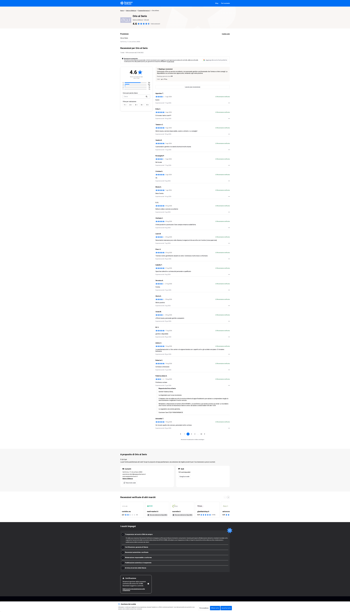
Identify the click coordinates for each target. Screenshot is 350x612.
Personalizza (203, 608)
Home (122, 10)
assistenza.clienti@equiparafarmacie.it (134, 474)
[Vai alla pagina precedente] (180, 434)
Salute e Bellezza (131, 10)
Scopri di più (170, 61)
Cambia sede (226, 34)
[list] (175, 510)
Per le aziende (225, 3)
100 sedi (146, 20)
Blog (216, 3)
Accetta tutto (226, 608)
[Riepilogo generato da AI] (171, 76)
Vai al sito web (131, 483)
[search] (146, 96)
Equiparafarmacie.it (144, 10)
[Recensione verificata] (216, 96)
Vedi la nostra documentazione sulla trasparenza (134, 589)
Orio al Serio (155, 10)
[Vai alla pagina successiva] (204, 434)
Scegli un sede (184, 476)
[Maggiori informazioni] (148, 584)
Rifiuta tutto (215, 608)
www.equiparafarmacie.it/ (130, 476)
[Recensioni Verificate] (126, 3)
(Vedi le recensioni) (155, 23)
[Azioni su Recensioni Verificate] (229, 103)
